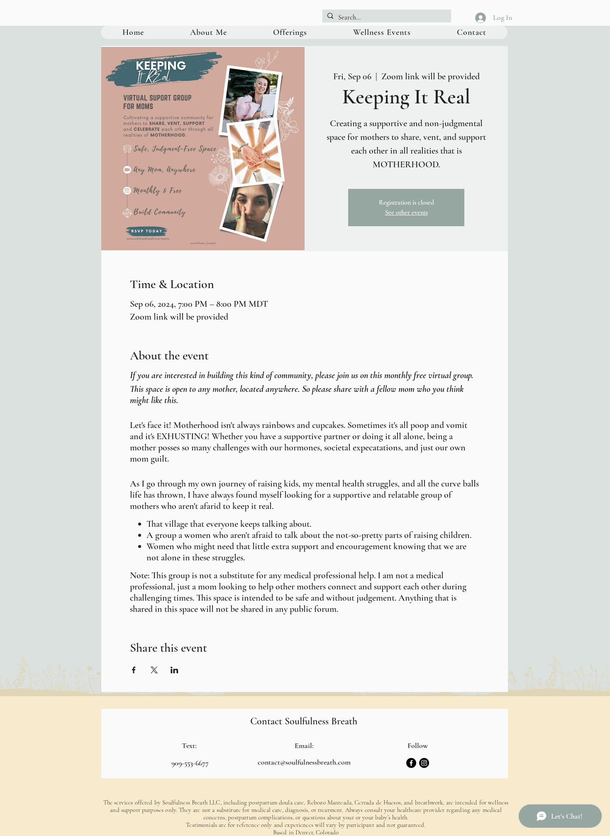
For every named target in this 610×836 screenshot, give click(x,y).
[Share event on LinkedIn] (174, 670)
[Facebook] (411, 763)
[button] (289, 32)
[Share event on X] (154, 670)
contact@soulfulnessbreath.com (304, 762)
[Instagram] (424, 763)
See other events (406, 212)
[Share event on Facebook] (134, 670)
